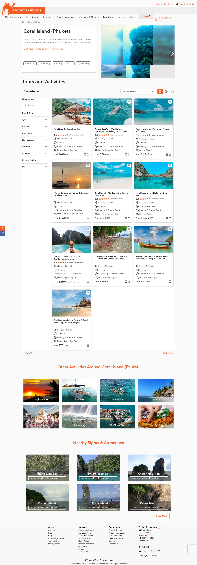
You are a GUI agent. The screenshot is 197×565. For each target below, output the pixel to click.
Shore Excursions (85, 535)
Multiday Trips (84, 538)
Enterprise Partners (116, 538)
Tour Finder (83, 551)
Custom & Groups (86, 530)
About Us (52, 530)
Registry (81, 549)
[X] (143, 546)
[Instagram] (145, 546)
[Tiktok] (148, 546)
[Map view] (166, 91)
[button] (2, 228)
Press (50, 533)
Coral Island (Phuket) (32, 22)
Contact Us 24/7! (146, 540)
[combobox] (155, 555)
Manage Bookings (86, 543)
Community (113, 543)
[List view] (172, 91)
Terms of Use (53, 541)
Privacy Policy (54, 543)
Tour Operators (115, 535)
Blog (50, 535)
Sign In (191, 4)
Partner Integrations (117, 533)
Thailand (166, 17)
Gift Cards (82, 546)
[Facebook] (140, 546)
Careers (112, 541)
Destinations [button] (12, 17)
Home (156, 17)
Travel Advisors (115, 530)
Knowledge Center (56, 538)
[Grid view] (160, 91)
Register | (183, 4)
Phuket (157, 20)
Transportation (84, 533)
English (153, 555)
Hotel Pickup (83, 541)
